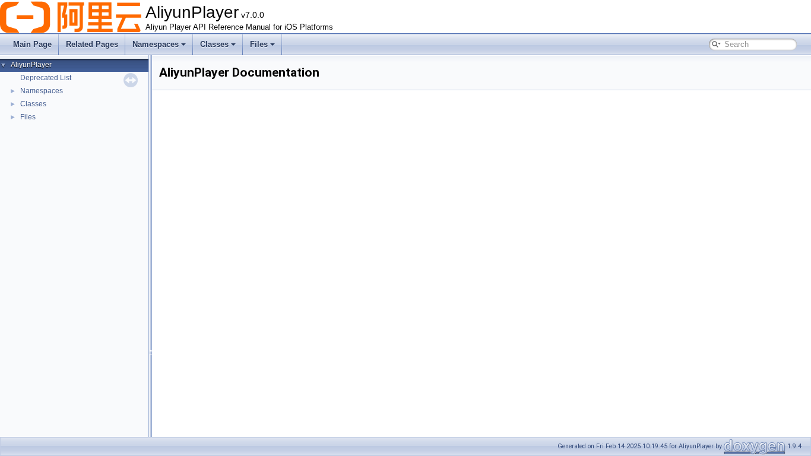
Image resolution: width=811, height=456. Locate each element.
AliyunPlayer (31, 65)
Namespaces (155, 44)
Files (259, 44)
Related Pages (92, 44)
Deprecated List (45, 78)
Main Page (32, 44)
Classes (214, 44)
